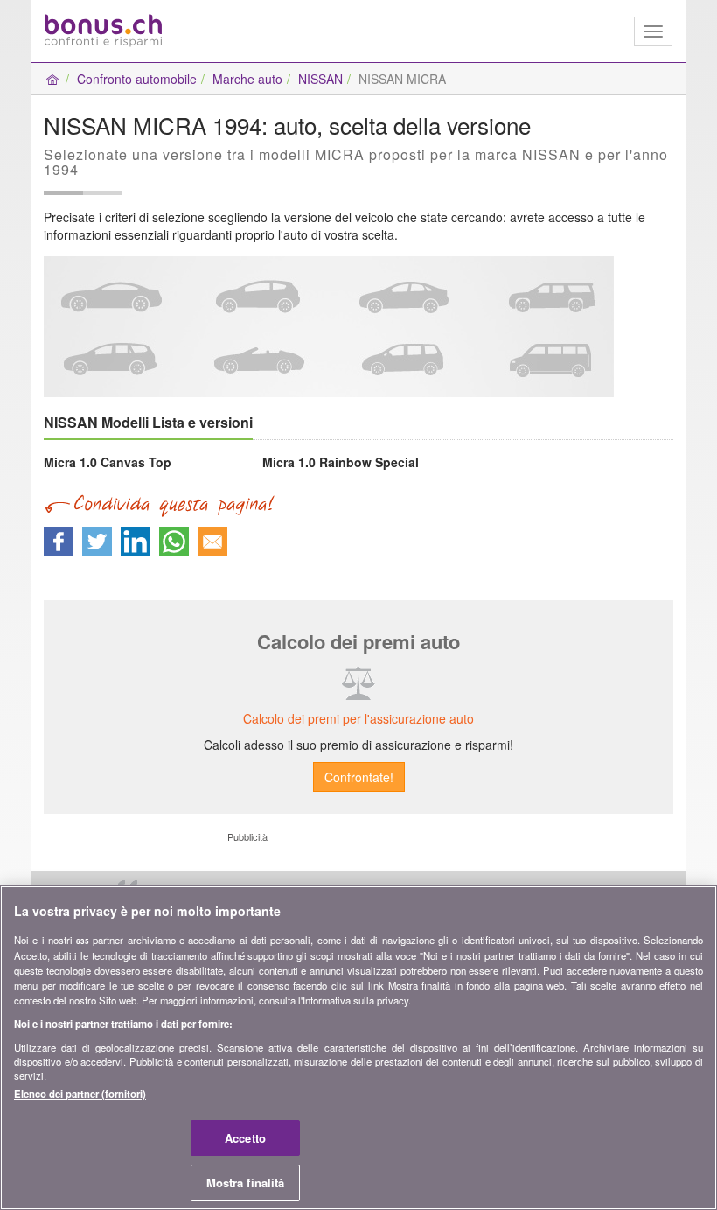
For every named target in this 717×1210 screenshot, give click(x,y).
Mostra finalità (245, 1182)
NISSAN (320, 78)
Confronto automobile (137, 78)
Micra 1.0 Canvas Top (107, 462)
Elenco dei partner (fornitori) (80, 1094)
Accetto (245, 1138)
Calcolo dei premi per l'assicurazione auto (358, 718)
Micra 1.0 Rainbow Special (340, 462)
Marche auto (247, 78)
